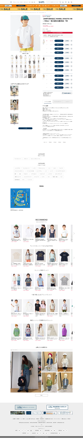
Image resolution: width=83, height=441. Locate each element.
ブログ (30, 2)
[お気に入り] (66, 2)
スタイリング (26, 2)
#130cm (64, 142)
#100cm (50, 142)
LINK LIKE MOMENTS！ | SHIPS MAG (16, 210)
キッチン (43, 176)
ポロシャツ (26, 158)
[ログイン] (68, 2)
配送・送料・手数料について (47, 93)
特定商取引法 (42, 418)
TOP (11, 12)
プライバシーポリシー (57, 418)
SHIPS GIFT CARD (49, 422)
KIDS (23, 12)
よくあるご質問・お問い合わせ (30, 418)
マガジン (21, 2)
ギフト (23, 179)
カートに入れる (59, 40)
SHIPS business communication (24, 422)
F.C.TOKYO (32, 426)
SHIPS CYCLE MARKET (48, 426)
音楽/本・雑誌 (55, 176)
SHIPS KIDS (48, 16)
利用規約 (37, 418)
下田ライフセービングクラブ (39, 426)
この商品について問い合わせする (48, 92)
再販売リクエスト (59, 44)
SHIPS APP (54, 422)
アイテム (14, 2)
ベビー (61, 176)
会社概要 (14, 418)
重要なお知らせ (64, 418)
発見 (34, 2)
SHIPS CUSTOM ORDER (33, 422)
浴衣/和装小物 (17, 179)
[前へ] (9, 233)
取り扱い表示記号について (47, 95)
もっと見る (25, 128)
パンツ (49, 168)
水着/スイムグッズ (18, 176)
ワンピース (61, 168)
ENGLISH (69, 418)
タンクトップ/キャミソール (35, 158)
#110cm (55, 142)
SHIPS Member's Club (60, 422)
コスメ (49, 176)
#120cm (59, 142)
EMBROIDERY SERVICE (42, 422)
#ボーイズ (45, 142)
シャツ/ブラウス (17, 168)
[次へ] (74, 233)
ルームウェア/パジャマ (27, 176)
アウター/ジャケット (41, 168)
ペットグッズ (29, 179)
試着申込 (67, 40)
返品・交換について (46, 94)
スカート (54, 168)
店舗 (32, 2)
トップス (34, 168)
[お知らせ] (63, 2)
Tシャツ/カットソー (14, 12)
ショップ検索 (22, 418)
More (41, 395)
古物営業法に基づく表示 (49, 418)
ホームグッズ (36, 176)
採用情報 (18, 418)
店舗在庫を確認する (67, 93)
